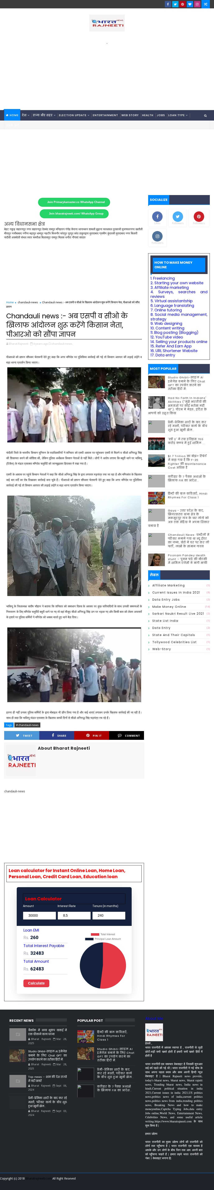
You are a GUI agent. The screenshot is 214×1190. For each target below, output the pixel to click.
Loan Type (176, 115)
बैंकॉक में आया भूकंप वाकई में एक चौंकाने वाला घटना (47, 1032)
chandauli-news (28, 302)
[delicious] (206, 1184)
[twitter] (175, 4)
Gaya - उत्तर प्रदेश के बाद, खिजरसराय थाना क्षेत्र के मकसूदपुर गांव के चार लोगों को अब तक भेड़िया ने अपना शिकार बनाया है (179, 518)
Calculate (36, 983)
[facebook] (168, 4)
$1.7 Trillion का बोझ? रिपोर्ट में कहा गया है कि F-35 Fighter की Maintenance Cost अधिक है (187, 462)
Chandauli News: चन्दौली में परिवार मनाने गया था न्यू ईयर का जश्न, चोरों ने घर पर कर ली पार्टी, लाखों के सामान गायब (189, 540)
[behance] (191, 1184)
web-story (161, 649)
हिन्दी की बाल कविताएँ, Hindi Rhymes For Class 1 (188, 495)
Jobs (161, 115)
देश (24, 115)
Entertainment (105, 115)
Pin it (97, 736)
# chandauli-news (27, 725)
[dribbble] (176, 1184)
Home (14, 115)
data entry (161, 628)
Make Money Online (169, 607)
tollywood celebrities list (174, 642)
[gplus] (154, 1184)
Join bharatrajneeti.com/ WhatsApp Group (76, 213)
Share (61, 736)
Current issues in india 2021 (176, 592)
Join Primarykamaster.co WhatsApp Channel (76, 202)
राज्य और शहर (43, 115)
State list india (165, 621)
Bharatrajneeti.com (38, 1178)
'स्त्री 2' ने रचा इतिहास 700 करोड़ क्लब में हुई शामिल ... (186, 441)
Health (147, 115)
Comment (132, 736)
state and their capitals (173, 635)
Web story (130, 115)
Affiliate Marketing (168, 585)
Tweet (28, 736)
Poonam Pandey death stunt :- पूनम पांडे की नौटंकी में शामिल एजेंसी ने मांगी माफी (188, 559)
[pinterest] (183, 4)
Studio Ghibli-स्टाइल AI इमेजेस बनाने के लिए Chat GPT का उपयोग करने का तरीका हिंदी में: (186, 383)
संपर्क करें (12, 126)
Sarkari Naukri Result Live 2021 (178, 614)
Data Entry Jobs (166, 600)
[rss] (184, 1184)
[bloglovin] (190, 4)
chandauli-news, (62, 344)
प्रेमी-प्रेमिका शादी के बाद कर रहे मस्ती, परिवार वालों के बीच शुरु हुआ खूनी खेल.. (188, 426)
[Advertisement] (107, 74)
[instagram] (197, 4)
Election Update (73, 115)
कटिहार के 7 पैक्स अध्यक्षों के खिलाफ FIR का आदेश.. (187, 478)
